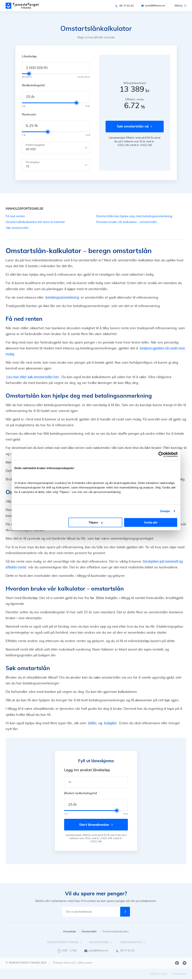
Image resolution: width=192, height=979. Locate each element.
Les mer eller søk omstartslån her (33, 377)
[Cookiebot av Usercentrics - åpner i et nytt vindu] (161, 454)
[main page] (22, 6)
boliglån (110, 723)
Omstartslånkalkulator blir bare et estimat (35, 222)
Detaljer (165, 511)
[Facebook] (177, 963)
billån (92, 723)
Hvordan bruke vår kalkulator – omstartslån (126, 222)
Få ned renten (15, 216)
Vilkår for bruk (158, 974)
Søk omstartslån (17, 227)
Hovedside (69, 931)
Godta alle (150, 522)
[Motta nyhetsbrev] (125, 912)
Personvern (179, 974)
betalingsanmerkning (62, 297)
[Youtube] (184, 963)
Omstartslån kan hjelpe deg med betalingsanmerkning (134, 216)
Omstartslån (89, 931)
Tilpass (93, 522)
